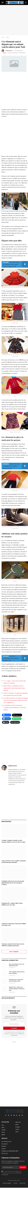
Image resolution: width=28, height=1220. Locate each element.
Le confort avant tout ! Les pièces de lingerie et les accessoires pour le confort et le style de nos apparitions (16, 700)
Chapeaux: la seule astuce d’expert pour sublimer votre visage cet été (14, 924)
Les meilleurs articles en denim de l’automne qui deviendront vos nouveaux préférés (15, 707)
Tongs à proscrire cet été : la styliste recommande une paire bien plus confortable (14, 861)
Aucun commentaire (13, 52)
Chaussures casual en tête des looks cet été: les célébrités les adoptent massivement (13, 944)
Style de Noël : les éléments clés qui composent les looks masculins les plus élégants (14, 688)
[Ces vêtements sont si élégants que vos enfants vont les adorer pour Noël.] (14, 64)
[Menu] (3, 2)
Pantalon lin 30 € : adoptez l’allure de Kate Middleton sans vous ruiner (12, 904)
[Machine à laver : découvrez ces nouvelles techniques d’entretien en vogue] (4, 988)
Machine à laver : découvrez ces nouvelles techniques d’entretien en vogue (16, 988)
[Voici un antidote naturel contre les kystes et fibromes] (4, 973)
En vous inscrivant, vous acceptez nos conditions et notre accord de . (14, 1034)
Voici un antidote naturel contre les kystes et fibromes (16, 972)
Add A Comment (14, 951)
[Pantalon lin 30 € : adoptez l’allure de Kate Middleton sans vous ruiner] (14, 894)
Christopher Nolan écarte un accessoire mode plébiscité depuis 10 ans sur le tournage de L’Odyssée (13, 882)
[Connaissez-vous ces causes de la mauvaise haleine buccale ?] (4, 981)
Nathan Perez (9, 50)
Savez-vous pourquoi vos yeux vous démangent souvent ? (16, 964)
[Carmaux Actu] (15, 2)
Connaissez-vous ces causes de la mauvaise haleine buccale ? (16, 980)
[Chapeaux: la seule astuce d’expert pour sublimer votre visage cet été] (14, 914)
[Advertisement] (14, 20)
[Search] (25, 2)
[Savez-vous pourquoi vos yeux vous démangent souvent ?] (4, 965)
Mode (4, 52)
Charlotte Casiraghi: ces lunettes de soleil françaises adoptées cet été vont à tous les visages (13, 841)
